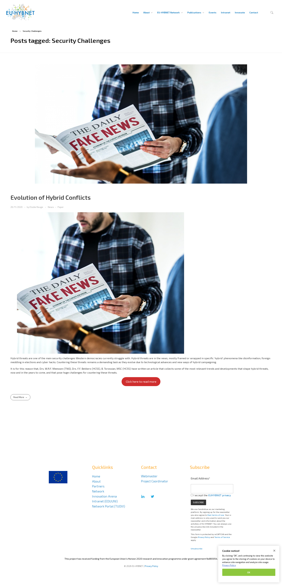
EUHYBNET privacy (219, 495)
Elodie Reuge (37, 207)
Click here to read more (141, 381)
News (51, 207)
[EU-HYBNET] (28, 12)
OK (248, 572)
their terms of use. (216, 515)
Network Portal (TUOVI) (108, 506)
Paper (61, 207)
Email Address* (200, 478)
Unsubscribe (196, 548)
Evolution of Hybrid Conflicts (50, 197)
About (96, 481)
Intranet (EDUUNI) (105, 501)
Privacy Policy (204, 537)
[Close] (274, 551)
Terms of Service (222, 537)
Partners (98, 486)
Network (98, 491)
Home (14, 31)
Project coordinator (154, 481)
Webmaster (149, 476)
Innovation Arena (104, 496)
